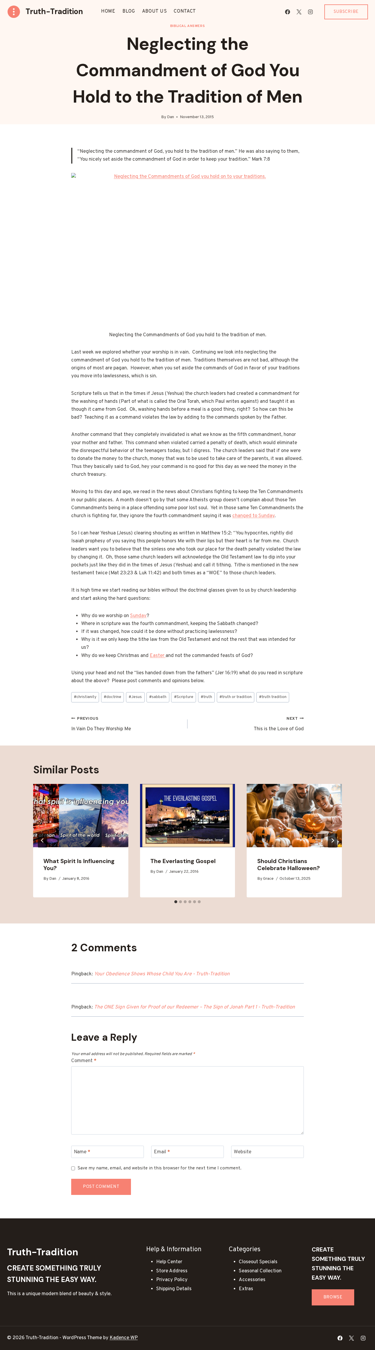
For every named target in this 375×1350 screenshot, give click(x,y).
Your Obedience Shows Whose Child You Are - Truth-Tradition (162, 974)
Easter (158, 656)
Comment (83, 1061)
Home (108, 11)
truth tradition (273, 696)
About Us (154, 11)
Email (162, 1152)
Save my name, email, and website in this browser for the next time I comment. (159, 1168)
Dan (170, 117)
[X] (299, 12)
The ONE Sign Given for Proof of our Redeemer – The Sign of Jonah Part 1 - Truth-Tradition (194, 1007)
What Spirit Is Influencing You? (79, 864)
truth (206, 696)
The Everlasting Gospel (183, 861)
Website (242, 1152)
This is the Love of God (279, 724)
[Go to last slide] (42, 840)
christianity (85, 696)
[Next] (332, 840)
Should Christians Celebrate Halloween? (288, 864)
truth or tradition (235, 696)
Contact (185, 11)
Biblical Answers (187, 26)
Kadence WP (124, 1338)
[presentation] (80, 815)
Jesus (135, 696)
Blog (128, 11)
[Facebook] (288, 12)
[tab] (175, 901)
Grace (268, 878)
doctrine (112, 696)
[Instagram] (311, 12)
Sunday (138, 616)
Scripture (183, 696)
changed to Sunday (253, 516)
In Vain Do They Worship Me (101, 724)
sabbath (157, 696)
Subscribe (346, 12)
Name (82, 1152)
